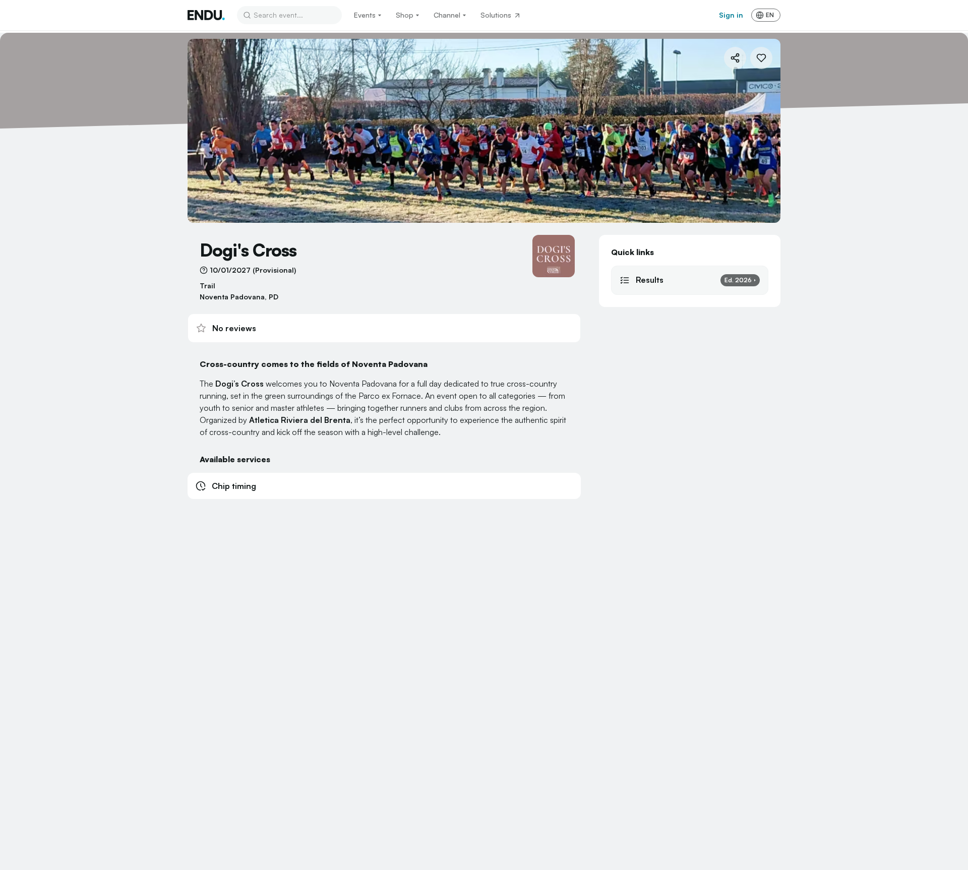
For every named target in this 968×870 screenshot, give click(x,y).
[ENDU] (206, 15)
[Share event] (735, 58)
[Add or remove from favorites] (761, 58)
